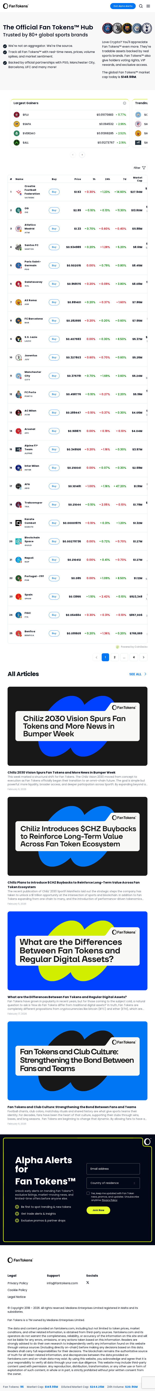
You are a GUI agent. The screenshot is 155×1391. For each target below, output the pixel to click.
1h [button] (94, 179)
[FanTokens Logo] (20, 1260)
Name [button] (19, 179)
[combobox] (113, 1183)
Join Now (98, 1210)
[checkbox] (88, 1193)
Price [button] (77, 179)
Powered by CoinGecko (134, 646)
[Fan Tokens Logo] (16, 6)
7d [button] (124, 179)
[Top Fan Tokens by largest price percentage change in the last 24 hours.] (124, 103)
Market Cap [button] (137, 179)
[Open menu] (148, 6)
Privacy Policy (109, 1200)
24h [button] (107, 179)
